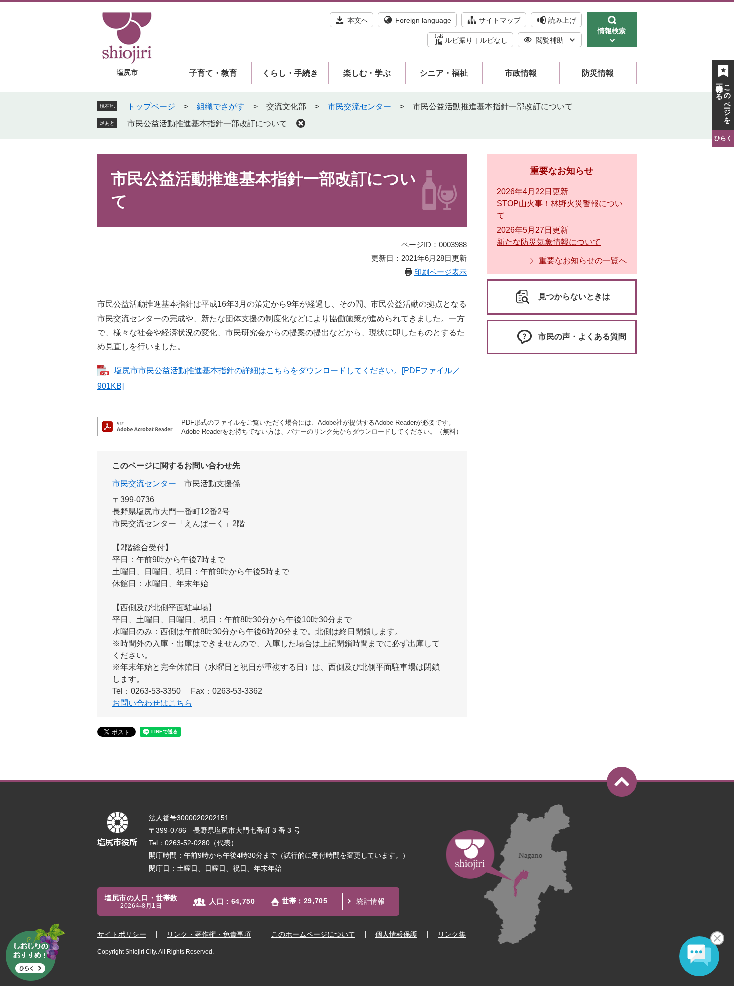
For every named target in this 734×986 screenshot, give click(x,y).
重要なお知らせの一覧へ (583, 260)
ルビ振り (459, 40)
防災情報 (598, 73)
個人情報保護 (396, 934)
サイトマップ (500, 20)
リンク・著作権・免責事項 (209, 934)
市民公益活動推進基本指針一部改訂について (207, 123)
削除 (300, 123)
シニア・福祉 (444, 73)
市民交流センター (359, 106)
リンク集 (452, 934)
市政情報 (521, 73)
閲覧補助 (550, 40)
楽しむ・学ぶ (367, 73)
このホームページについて (313, 934)
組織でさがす (221, 106)
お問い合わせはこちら (152, 703)
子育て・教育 (213, 73)
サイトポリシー (121, 934)
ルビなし (494, 40)
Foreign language (423, 20)
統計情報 (370, 901)
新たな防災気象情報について (549, 242)
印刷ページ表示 (440, 272)
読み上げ (562, 20)
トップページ (151, 106)
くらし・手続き (290, 73)
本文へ (357, 20)
